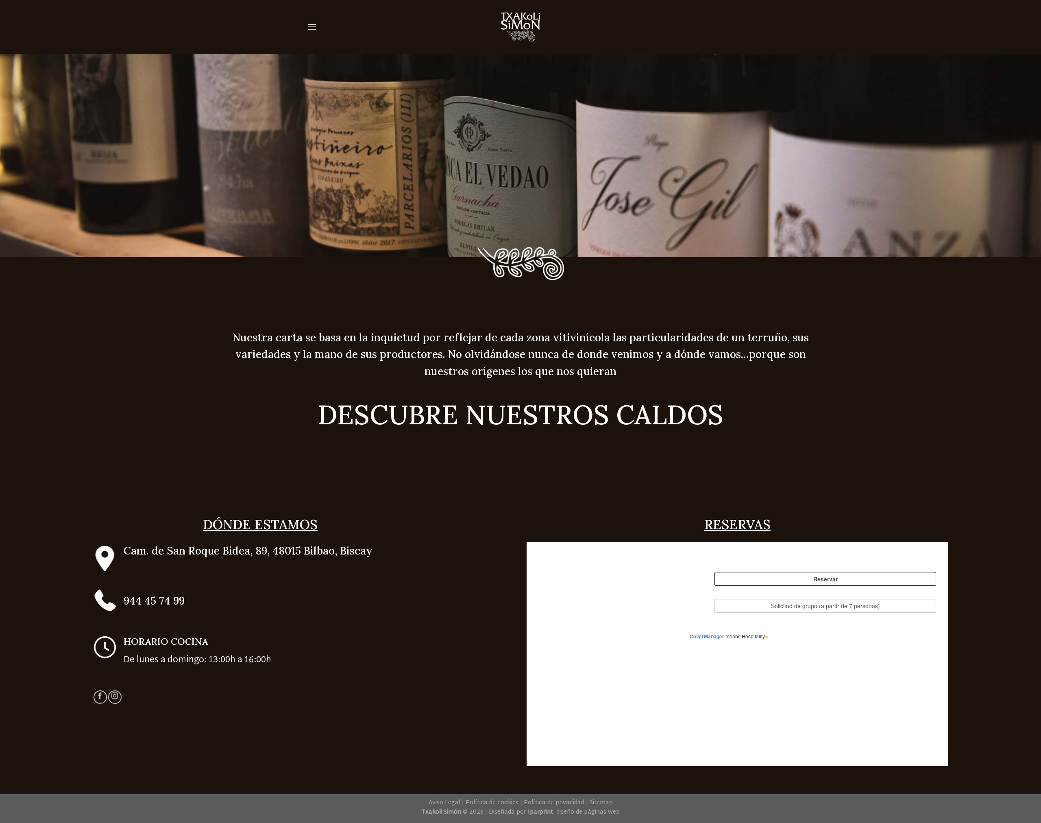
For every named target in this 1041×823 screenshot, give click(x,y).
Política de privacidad (554, 802)
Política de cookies (492, 802)
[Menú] (312, 27)
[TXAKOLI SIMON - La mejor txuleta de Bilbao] (520, 27)
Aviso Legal (444, 802)
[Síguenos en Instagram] (115, 697)
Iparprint (540, 812)
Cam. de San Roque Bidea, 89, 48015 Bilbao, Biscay (248, 550)
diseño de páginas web (588, 812)
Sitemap (601, 802)
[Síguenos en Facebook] (100, 697)
